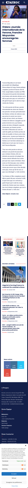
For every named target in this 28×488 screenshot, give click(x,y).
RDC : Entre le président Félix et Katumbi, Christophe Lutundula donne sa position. (8, 250)
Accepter (14, 474)
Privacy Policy (15, 485)
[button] (25, 445)
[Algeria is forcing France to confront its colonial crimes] (14, 274)
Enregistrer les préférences (14, 482)
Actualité (5, 21)
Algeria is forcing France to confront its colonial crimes (13, 286)
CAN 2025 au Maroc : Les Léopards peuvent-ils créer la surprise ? (12, 307)
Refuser (14, 478)
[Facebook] (8, 204)
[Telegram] (19, 204)
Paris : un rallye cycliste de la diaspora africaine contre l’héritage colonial (12, 317)
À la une (4, 302)
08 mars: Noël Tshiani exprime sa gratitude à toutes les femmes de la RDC (19, 252)
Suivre (14, 361)
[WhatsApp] (16, 204)
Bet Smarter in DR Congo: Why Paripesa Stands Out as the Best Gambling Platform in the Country (13, 296)
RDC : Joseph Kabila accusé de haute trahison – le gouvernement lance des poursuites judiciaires (12, 327)
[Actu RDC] (13, 2)
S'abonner (7, 369)
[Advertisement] (14, 67)
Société (4, 289)
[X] (12, 204)
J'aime (7, 361)
